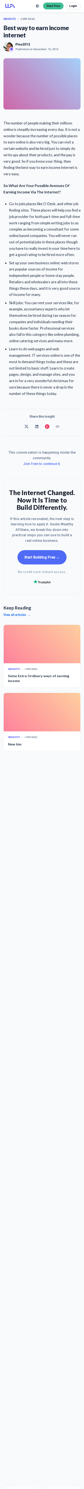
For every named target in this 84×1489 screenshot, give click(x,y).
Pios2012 (23, 44)
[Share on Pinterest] (47, 426)
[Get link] (57, 426)
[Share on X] (26, 426)
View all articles (17, 615)
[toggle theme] (37, 6)
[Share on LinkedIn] (37, 426)
